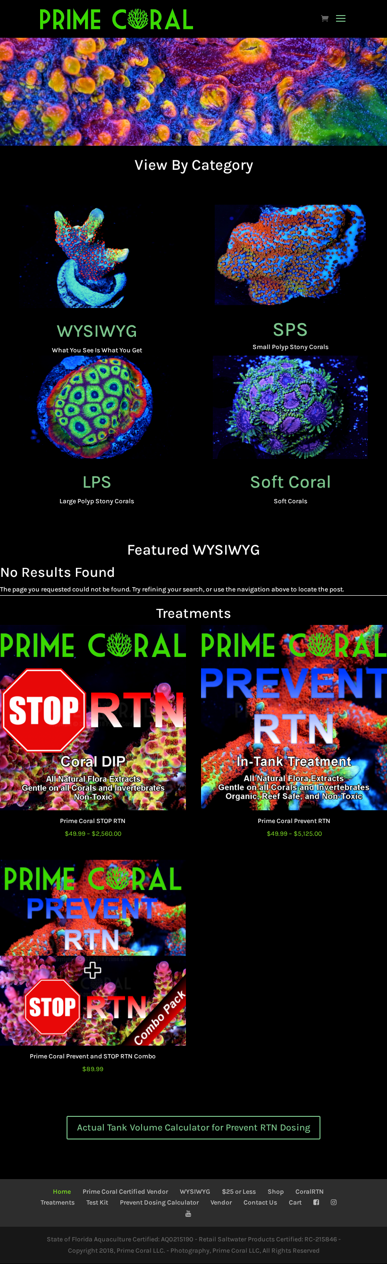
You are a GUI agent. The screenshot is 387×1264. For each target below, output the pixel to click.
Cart (295, 1202)
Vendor (221, 1202)
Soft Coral (290, 481)
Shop (276, 1192)
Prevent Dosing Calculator (159, 1202)
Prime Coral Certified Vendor (125, 1192)
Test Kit (97, 1202)
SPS (290, 329)
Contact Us (260, 1202)
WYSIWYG (97, 330)
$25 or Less (239, 1192)
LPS (97, 481)
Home (62, 1192)
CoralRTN (309, 1192)
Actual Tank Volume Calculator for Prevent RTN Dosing (193, 1127)
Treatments (58, 1202)
